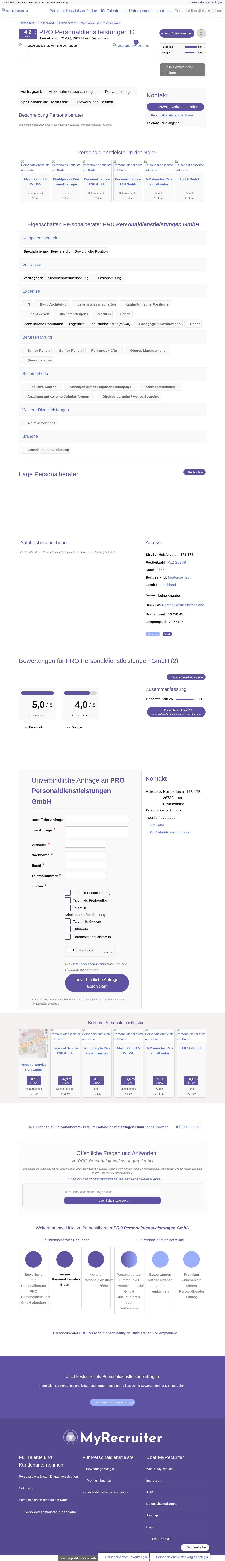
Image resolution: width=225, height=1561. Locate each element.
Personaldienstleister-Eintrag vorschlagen (48, 1476)
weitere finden (65, 1279)
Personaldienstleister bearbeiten (105, 1492)
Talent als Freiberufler (90, 900)
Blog (149, 1527)
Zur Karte (157, 825)
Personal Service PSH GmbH (97, 181)
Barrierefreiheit (196, 1547)
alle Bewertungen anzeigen (178, 70)
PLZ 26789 (176, 562)
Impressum (154, 1480)
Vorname (39, 845)
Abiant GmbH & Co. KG (35, 181)
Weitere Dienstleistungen (45, 409)
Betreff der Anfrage (47, 820)
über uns (164, 10)
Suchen (220, 10)
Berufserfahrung (37, 337)
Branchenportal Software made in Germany (84, 1558)
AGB (149, 1492)
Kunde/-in (80, 929)
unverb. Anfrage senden (177, 33)
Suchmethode (35, 373)
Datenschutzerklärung (88, 964)
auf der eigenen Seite (160, 1283)
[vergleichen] (24, 55)
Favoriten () (126, 1557)
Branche (30, 436)
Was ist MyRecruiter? (161, 1469)
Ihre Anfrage (42, 830)
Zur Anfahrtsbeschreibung (170, 832)
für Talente (110, 10)
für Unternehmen (138, 10)
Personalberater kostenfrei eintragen (114, 1402)
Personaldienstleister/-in (92, 937)
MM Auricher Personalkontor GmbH (159, 182)
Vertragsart (32, 264)
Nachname (41, 855)
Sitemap (152, 1515)
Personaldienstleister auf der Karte (43, 1500)
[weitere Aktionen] (201, 33)
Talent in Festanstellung (91, 893)
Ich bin (38, 886)
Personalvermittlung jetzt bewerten (176, 712)
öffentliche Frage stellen (114, 1200)
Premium (198, 156)
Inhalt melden (187, 1127)
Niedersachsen (180, 577)
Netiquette (26, 1488)
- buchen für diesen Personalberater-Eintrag (192, 1286)
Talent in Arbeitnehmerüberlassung (85, 911)
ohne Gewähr (157, 1127)
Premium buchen (99, 1480)
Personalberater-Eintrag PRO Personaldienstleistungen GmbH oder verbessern (130, 1291)
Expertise (31, 291)
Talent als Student (87, 921)
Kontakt (167, 634)
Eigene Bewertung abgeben (187, 677)
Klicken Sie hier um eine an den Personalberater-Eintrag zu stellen (113, 1178)
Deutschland (166, 585)
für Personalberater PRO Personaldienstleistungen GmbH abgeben (34, 1289)
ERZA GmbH (189, 179)
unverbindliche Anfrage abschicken (97, 983)
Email (37, 865)
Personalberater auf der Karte (171, 115)
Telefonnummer (45, 876)
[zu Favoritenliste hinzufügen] (24, 48)
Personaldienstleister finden (73, 10)
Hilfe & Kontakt (161, 1539)
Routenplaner (196, 472)
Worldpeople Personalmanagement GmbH (66, 182)
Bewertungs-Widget (100, 1469)
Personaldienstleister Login (205, 2)
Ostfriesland (194, 605)
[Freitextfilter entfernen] (214, 11)
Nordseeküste (173, 605)
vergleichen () (182, 1557)
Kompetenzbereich (39, 238)
